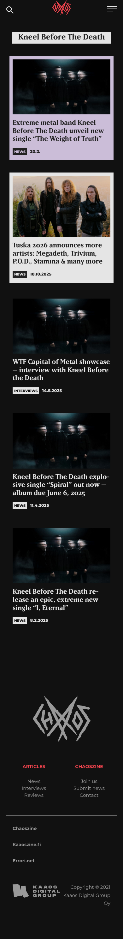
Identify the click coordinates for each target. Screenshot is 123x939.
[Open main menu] (112, 9)
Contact (89, 795)
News (34, 781)
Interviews (34, 788)
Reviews (34, 795)
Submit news (89, 788)
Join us (89, 781)
